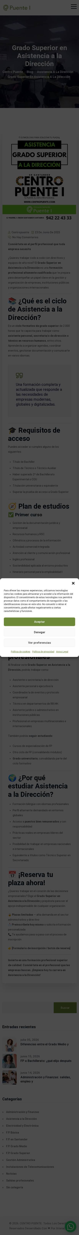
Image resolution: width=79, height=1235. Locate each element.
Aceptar (39, 621)
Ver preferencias (39, 642)
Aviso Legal (62, 651)
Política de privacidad (43, 651)
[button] (73, 583)
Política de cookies (20, 651)
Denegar (39, 632)
